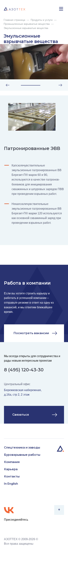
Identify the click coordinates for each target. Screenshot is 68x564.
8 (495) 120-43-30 (24, 369)
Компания (12, 462)
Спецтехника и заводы (22, 447)
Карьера (11, 469)
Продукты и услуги (42, 19)
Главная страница (14, 19)
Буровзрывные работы (22, 454)
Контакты (12, 476)
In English (11, 483)
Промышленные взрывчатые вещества (27, 23)
